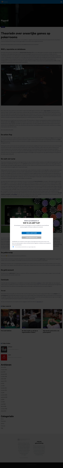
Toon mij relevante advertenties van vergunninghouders (25, 246)
